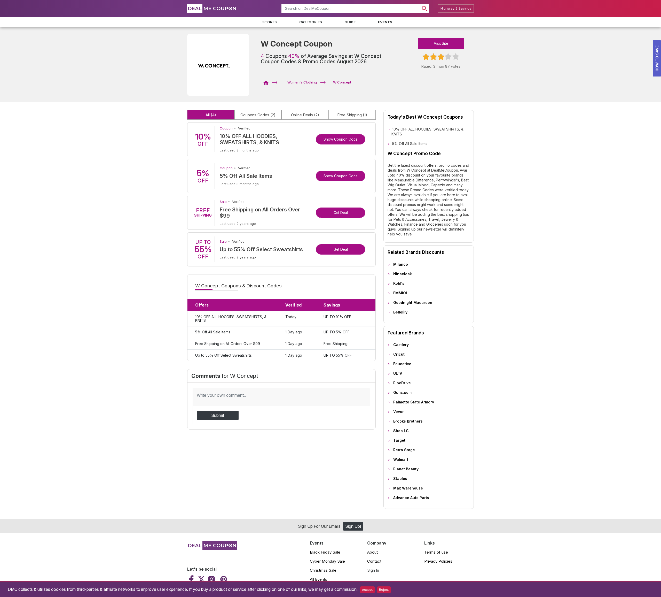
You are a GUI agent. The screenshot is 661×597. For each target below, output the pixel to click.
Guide (350, 22)
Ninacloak (402, 274)
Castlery (401, 344)
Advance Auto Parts (411, 497)
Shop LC (401, 430)
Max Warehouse (408, 488)
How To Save (657, 58)
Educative (402, 364)
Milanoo (400, 264)
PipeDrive (402, 383)
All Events (318, 579)
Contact (374, 561)
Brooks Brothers (408, 421)
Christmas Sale (323, 570)
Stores (269, 22)
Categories (310, 22)
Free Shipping (352, 115)
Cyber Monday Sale (327, 561)
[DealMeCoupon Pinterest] (223, 579)
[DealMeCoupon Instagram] (211, 579)
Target (399, 440)
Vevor (398, 411)
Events (385, 22)
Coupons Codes (258, 115)
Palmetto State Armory (413, 402)
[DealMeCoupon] (267, 82)
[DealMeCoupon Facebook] (192, 579)
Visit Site (441, 43)
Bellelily (400, 312)
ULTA (397, 373)
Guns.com (402, 392)
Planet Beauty (406, 469)
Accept (367, 590)
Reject (384, 590)
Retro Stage (404, 450)
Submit (217, 415)
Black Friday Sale (325, 552)
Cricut (399, 354)
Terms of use (436, 552)
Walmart (400, 459)
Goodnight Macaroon (412, 302)
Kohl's (398, 283)
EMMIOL (400, 293)
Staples (400, 478)
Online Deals (305, 115)
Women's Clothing (302, 82)
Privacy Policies (438, 561)
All (211, 115)
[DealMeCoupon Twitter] (201, 579)
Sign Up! (353, 526)
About (372, 552)
